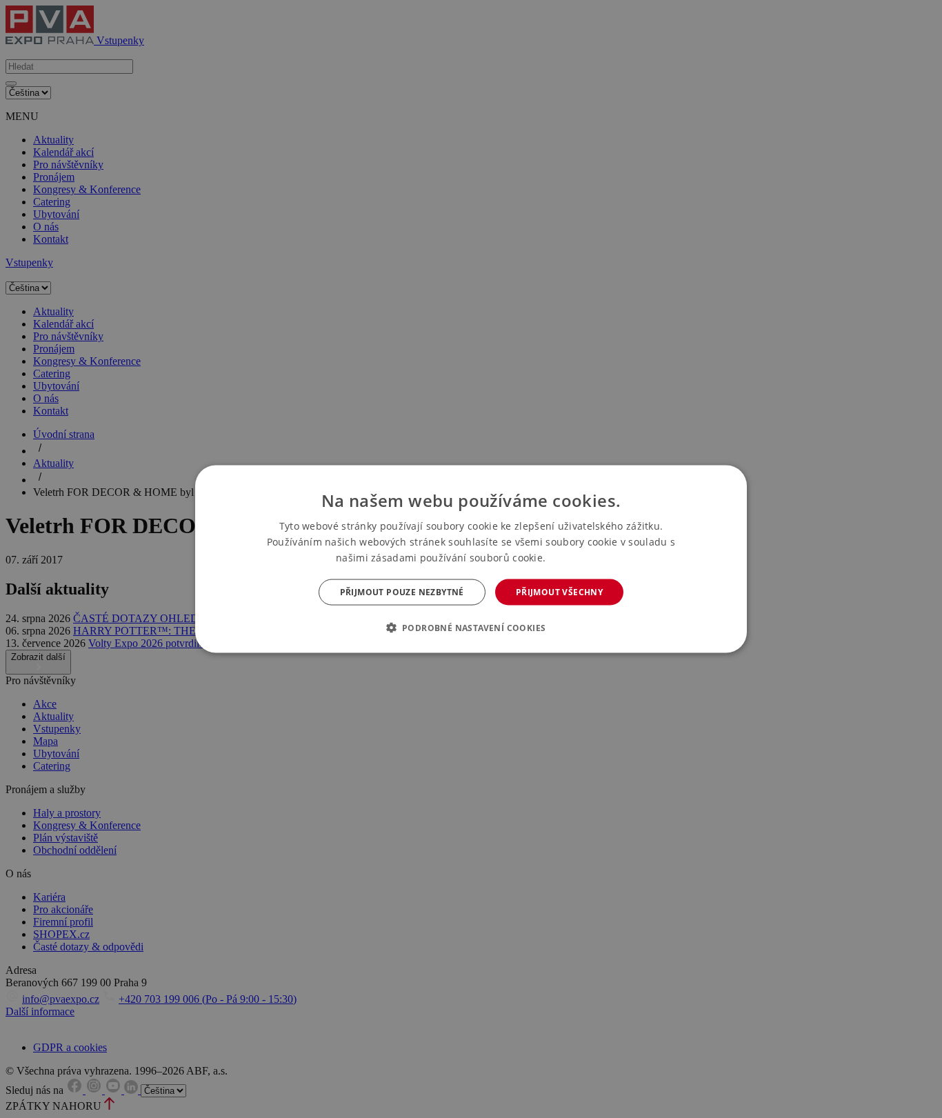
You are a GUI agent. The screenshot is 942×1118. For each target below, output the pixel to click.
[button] (471, 627)
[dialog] (471, 559)
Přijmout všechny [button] (559, 592)
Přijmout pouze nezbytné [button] (402, 592)
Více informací (577, 557)
